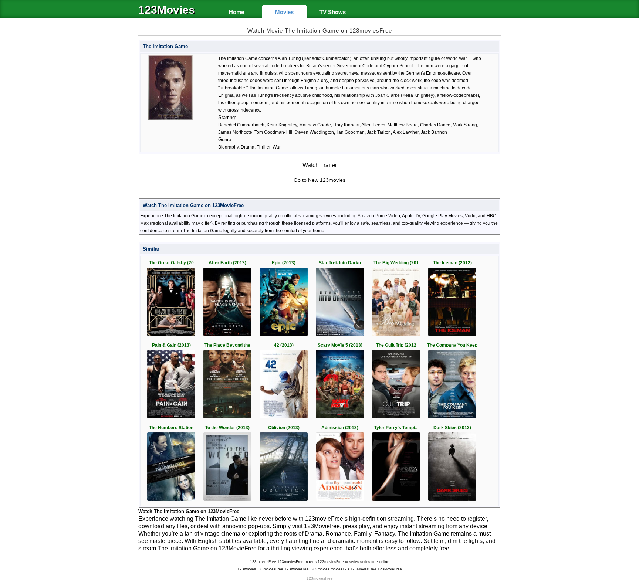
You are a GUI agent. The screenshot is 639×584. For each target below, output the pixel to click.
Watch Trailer (319, 165)
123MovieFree (390, 569)
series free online (374, 562)
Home (236, 12)
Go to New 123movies (319, 180)
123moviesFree (263, 562)
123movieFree (296, 569)
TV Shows (333, 12)
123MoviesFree (363, 569)
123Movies (166, 10)
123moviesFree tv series (338, 562)
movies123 (340, 569)
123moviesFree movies (297, 562)
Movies (284, 12)
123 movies (319, 569)
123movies (246, 569)
